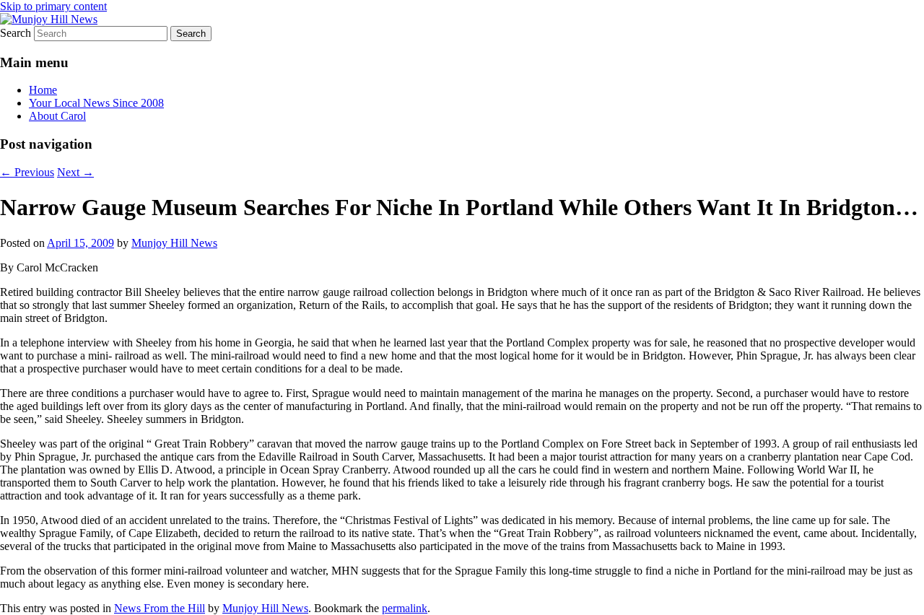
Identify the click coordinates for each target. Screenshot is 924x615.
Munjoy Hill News (174, 243)
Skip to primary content (53, 6)
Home (43, 90)
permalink (404, 608)
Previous (27, 172)
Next (75, 172)
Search (15, 33)
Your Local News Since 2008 (96, 103)
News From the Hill (159, 608)
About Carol (57, 116)
